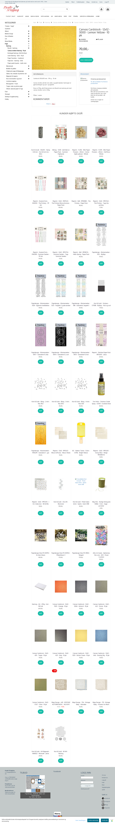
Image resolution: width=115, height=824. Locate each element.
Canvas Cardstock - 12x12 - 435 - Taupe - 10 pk (40, 654)
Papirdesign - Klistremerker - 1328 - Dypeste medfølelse (41, 304)
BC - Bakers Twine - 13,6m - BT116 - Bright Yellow (81, 452)
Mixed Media (8, 41)
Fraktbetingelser (80, 2)
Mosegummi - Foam (12, 83)
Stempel (7, 94)
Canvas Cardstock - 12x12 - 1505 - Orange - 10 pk (61, 605)
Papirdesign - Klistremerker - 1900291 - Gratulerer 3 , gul (41, 452)
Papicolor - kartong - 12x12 (15, 60)
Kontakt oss (94, 2)
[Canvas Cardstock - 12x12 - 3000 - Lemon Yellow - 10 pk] (54, 47)
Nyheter (67, 2)
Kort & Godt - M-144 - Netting (61, 752)
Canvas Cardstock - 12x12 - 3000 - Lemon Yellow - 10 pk (90, 22)
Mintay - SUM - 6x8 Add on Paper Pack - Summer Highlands (61, 152)
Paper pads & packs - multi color (17, 63)
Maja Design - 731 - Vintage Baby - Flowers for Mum (101, 703)
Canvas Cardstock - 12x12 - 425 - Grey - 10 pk (61, 654)
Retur (103, 785)
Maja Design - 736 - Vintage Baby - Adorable (81, 703)
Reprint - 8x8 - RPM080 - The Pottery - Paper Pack (81, 202)
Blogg (88, 2)
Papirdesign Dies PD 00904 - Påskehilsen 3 (61, 554)
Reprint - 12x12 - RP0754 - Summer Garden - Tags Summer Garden (61, 254)
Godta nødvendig (93, 820)
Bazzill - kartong (12, 48)
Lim (6, 38)
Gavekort (7, 28)
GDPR (103, 789)
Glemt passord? (85, 789)
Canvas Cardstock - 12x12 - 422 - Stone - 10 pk (101, 605)
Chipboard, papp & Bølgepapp (15, 71)
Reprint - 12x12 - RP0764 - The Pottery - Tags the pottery (101, 203)
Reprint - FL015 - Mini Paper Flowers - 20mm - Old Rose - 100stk (101, 152)
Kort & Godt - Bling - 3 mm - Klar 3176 (61, 402)
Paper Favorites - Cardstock (16, 58)
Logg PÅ (107, 2)
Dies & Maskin (9, 36)
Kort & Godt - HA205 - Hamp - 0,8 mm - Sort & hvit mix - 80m (40, 152)
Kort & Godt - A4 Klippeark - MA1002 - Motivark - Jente (41, 752)
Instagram (107, 801)
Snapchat (107, 808)
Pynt (6, 91)
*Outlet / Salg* (9, 26)
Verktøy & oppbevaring (11, 96)
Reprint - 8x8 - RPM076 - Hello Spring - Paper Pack (81, 253)
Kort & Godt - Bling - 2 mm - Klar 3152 (41, 402)
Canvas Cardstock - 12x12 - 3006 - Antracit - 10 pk (81, 605)
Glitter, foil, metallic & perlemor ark (16, 73)
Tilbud (72, 2)
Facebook (107, 798)
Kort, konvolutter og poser (14, 78)
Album (7, 31)
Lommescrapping (11, 81)
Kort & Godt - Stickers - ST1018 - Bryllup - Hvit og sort (101, 304)
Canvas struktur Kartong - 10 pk (17, 50)
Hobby (7, 99)
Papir (6, 44)
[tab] (54, 74)
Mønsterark (9, 66)
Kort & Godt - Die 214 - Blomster (61, 503)
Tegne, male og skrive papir (14, 86)
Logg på (104, 780)
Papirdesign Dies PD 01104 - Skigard (81, 554)
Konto (101, 2)
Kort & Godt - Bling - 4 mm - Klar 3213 (81, 402)
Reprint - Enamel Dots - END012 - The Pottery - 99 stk (40, 203)
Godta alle (105, 820)
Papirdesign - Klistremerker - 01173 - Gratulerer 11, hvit (81, 353)
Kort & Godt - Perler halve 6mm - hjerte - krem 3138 (81, 503)
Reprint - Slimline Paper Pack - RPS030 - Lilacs (101, 353)
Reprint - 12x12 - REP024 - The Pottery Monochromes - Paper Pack (61, 203)
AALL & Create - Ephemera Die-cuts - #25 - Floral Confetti (101, 555)
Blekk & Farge (9, 33)
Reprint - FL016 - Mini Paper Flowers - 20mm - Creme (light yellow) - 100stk (81, 152)
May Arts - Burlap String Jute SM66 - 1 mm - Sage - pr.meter (101, 504)
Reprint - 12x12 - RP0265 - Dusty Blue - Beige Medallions (101, 453)
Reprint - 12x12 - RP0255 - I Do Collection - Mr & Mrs (40, 503)
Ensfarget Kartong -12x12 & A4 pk (17, 53)
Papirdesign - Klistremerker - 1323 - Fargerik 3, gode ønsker (60, 304)
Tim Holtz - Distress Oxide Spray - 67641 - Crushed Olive (101, 402)
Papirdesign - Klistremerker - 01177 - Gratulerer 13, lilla (41, 353)
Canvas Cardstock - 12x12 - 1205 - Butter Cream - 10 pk (81, 654)
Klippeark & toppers (12, 76)
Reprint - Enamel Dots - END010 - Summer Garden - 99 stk (41, 254)
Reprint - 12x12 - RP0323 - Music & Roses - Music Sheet (60, 452)
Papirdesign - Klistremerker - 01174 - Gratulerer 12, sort (61, 353)
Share (48, 104)
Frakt (103, 782)
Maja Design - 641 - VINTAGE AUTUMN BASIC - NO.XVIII (61, 703)
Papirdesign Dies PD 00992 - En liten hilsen (40, 554)
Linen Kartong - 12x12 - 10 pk (16, 55)
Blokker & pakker (11, 68)
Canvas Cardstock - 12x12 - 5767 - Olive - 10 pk (40, 703)
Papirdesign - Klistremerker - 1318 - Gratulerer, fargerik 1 (81, 304)
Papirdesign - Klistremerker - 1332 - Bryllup (101, 253)
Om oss (104, 775)
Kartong (8, 46)
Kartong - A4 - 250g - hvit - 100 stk (40, 605)
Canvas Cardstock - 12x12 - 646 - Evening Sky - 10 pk (101, 654)
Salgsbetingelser (106, 787)
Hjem (34, 22)
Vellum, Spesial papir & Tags (14, 88)
